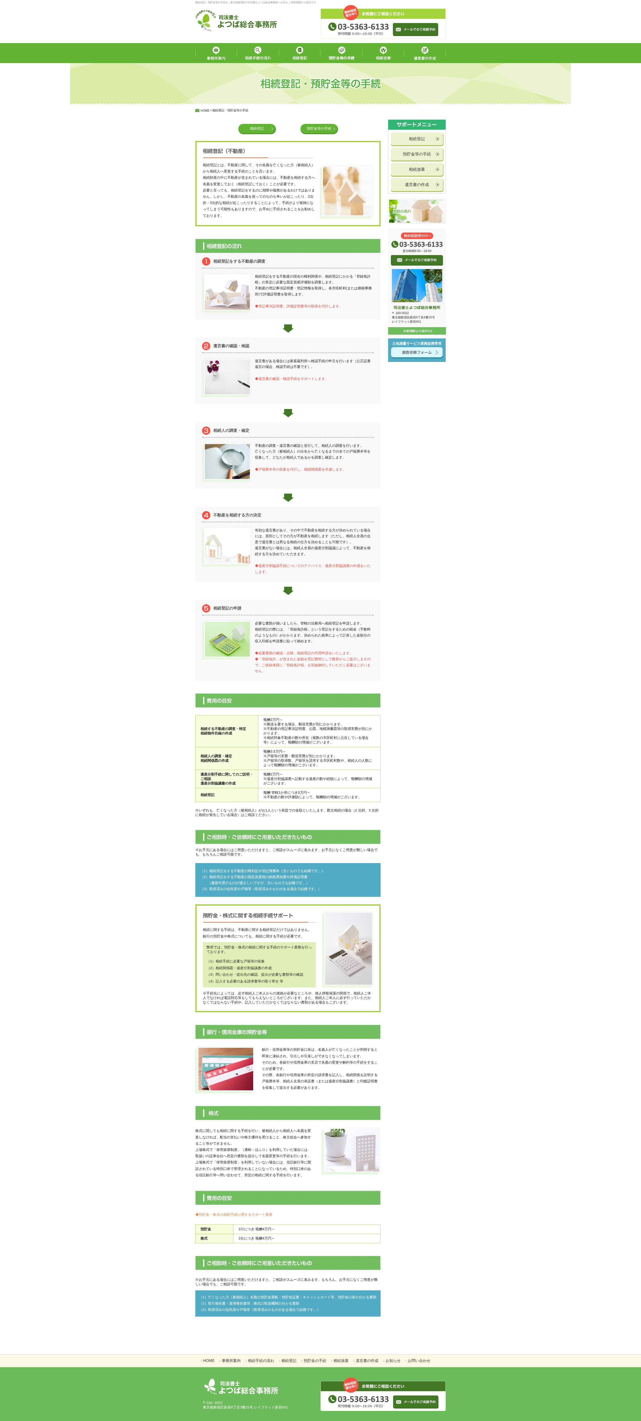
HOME (209, 1360)
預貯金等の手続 (417, 154)
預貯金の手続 (315, 1360)
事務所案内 (231, 1360)
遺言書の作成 (417, 184)
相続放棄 (417, 169)
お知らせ (393, 1360)
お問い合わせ (419, 1360)
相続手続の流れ (261, 1360)
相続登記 (417, 139)
